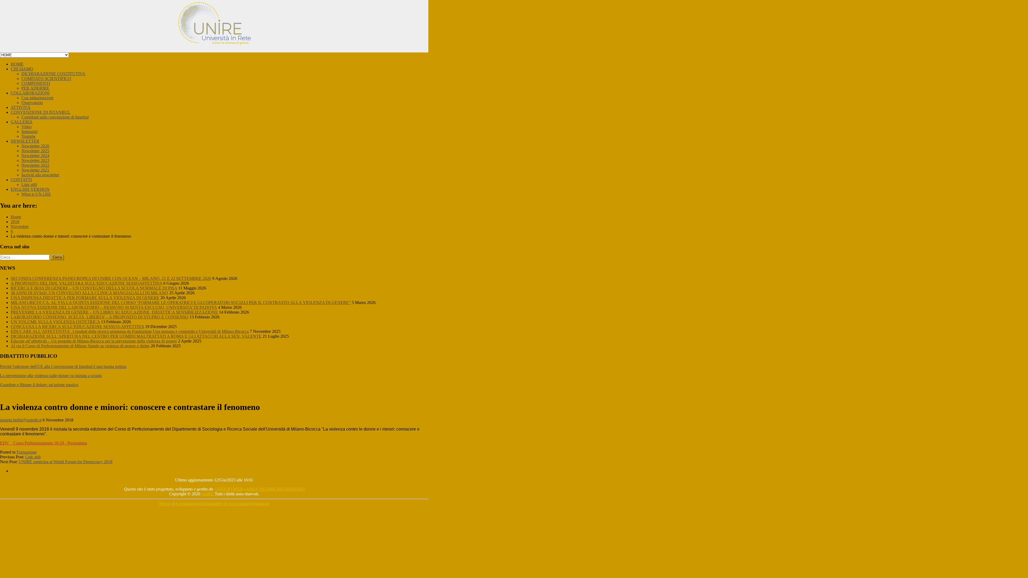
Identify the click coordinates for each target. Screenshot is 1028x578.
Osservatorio (32, 102)
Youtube (28, 136)
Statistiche (260, 503)
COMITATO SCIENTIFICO (46, 78)
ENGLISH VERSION (30, 189)
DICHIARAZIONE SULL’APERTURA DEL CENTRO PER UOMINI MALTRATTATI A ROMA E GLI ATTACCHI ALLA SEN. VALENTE (136, 336)
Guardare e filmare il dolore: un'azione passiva (39, 384)
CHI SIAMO (22, 69)
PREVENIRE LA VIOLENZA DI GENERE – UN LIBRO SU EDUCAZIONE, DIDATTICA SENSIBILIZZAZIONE (114, 312)
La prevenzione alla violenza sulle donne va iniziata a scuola (51, 375)
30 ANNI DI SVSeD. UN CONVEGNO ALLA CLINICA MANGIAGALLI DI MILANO (89, 293)
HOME (17, 64)
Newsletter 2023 (35, 160)
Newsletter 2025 (35, 151)
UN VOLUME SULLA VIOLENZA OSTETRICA (55, 322)
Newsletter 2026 (35, 146)
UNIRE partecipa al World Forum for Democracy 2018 (65, 461)
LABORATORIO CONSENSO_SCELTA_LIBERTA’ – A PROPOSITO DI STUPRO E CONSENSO (99, 317)
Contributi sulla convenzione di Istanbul (55, 117)
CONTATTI (21, 179)
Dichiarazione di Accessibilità (224, 503)
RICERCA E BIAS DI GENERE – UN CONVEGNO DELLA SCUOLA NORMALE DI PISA (94, 288)
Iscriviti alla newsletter (40, 175)
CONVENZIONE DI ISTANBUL (40, 112)
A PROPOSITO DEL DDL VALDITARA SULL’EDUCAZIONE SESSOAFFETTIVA (86, 283)
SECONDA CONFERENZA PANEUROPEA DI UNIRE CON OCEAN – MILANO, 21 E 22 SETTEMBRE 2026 (111, 278)
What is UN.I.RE (36, 194)
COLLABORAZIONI (30, 93)
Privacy (166, 503)
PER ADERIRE (35, 88)
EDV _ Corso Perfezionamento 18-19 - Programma (43, 443)
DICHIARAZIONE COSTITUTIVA (53, 73)
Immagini (29, 131)
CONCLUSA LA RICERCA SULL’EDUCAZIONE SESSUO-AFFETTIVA (77, 326)
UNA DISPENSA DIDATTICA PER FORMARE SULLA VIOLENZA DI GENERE (85, 297)
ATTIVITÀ (21, 107)
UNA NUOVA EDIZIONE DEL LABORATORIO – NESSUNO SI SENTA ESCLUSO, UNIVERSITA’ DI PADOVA (114, 307)
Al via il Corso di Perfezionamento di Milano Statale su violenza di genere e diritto (80, 346)
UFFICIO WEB (229, 489)
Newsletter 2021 (35, 170)
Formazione (27, 452)
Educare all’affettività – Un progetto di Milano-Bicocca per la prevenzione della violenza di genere (94, 341)
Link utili (29, 184)
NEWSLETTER (25, 141)
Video (26, 126)
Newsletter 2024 (35, 155)
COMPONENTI (35, 83)
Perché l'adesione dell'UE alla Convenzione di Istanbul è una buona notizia (63, 366)
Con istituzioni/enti (37, 98)
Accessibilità (186, 503)
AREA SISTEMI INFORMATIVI (275, 489)
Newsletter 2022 (35, 165)
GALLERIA (22, 122)
